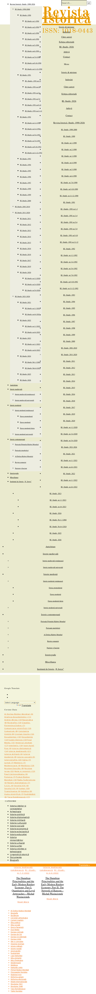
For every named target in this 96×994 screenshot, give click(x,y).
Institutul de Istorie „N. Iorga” (21, 481)
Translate (26, 705)
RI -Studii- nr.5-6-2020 (32, 290)
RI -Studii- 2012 (25, 224)
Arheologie (15, 811)
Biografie (14, 722)
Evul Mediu (15, 929)
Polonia (9, 777)
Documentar (12, 737)
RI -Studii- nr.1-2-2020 (32, 278)
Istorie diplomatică (20, 817)
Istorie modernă (15, 405)
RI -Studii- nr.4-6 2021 (32, 314)
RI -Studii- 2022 (25, 320)
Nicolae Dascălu (14, 768)
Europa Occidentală (18, 937)
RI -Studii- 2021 (25, 302)
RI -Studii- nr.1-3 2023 (32, 344)
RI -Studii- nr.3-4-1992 (32, 129)
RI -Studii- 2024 (25, 356)
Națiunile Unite (16, 967)
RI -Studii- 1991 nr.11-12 (33, 111)
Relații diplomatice (19, 783)
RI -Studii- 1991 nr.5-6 (32, 93)
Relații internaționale (19, 981)
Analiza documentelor (17, 717)
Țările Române (16, 991)
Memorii (20, 763)
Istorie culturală (18, 822)
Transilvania (12, 791)
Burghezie (15, 915)
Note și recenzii (25, 771)
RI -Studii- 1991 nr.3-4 (32, 87)
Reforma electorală (18, 979)
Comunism (11, 731)
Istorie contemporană (17, 439)
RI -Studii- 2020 (25, 272)
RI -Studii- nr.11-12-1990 (33, 69)
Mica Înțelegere (17, 960)
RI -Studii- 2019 (25, 266)
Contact (66, 56)
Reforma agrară (17, 977)
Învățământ (15, 953)
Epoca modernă (25, 422)
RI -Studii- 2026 (25, 380)
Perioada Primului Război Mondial (27, 444)
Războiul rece (16, 974)
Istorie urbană (17, 843)
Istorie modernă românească (24, 410)
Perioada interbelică (21, 450)
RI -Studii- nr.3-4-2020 (32, 284)
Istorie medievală (16, 389)
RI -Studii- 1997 (25, 183)
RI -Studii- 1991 (25, 75)
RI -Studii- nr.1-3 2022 (32, 326)
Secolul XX (11, 788)
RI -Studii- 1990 (25, 15)
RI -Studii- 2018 (25, 254)
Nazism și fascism (21, 468)
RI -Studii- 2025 (25, 374)
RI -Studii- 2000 (25, 200)
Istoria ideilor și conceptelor (18, 807)
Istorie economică (19, 828)
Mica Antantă (16, 958)
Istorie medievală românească (25, 394)
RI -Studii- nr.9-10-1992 (33, 147)
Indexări (66, 31)
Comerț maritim (17, 920)
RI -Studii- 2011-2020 (22, 212)
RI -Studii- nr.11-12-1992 (33, 153)
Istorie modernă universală (24, 434)
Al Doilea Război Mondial (24, 456)
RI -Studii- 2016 (25, 248)
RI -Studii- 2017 (25, 260)
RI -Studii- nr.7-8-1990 (32, 57)
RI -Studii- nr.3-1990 (32, 33)
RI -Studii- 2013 (25, 230)
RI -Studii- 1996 (25, 177)
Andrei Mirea (13, 720)
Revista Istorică (66, 16)
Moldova (27, 765)
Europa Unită (16, 939)
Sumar (24, 788)
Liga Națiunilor (16, 955)
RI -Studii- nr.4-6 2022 (32, 332)
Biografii (14, 860)
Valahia (26, 791)
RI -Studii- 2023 (25, 338)
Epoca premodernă (26, 416)
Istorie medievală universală (24, 400)
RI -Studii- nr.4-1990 (32, 39)
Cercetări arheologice (19, 918)
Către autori (66, 36)
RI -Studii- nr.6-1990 (32, 51)
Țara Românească (19, 797)
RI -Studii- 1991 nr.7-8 (32, 99)
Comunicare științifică (17, 728)
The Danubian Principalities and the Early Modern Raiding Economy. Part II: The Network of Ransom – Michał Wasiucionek (52, 885)
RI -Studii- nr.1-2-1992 (32, 123)
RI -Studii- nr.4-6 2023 (32, 350)
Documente (16, 857)
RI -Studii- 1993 (25, 159)
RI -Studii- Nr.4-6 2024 (32, 368)
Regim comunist (20, 462)
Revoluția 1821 (17, 984)
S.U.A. (9, 785)
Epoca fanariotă (17, 927)
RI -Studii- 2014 (25, 236)
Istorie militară (13, 754)
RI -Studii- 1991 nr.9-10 (33, 105)
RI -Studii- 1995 (25, 171)
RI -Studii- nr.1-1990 (32, 21)
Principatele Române (19, 972)
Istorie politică (17, 814)
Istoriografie (14, 473)
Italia (26, 760)
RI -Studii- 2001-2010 (22, 206)
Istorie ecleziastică (19, 831)
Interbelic (16, 745)
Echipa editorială (66, 41)
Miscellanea (14, 477)
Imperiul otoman (17, 944)
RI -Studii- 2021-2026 (22, 296)
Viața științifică (14, 794)
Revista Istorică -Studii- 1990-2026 (22, 4)
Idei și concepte (17, 941)
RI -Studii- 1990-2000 (22, 9)
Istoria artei (16, 845)
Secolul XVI (21, 785)
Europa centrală (17, 932)
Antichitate (14, 385)
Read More (23, 902)
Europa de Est (16, 934)
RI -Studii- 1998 (25, 189)
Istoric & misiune (66, 26)
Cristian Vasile (24, 734)
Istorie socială (26, 757)
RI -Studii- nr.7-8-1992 (32, 141)
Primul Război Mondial (20, 970)
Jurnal (9, 763)
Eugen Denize (18, 740)
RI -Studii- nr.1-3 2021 (32, 308)
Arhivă (67, 51)
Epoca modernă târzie (27, 428)
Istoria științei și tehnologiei (18, 850)
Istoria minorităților (16, 839)
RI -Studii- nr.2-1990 (32, 27)
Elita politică (15, 922)
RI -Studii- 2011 (25, 218)
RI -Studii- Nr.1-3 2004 (32, 362)
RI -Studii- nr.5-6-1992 (32, 135)
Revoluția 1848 (17, 986)
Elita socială (15, 925)
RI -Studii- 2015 (25, 242)
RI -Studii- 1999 (25, 195)
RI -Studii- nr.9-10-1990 (33, 63)
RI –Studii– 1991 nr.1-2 (33, 81)
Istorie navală (16, 948)
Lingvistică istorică (19, 854)
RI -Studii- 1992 (25, 117)
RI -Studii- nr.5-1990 (32, 45)
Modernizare (12, 765)
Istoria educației (18, 834)
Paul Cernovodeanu (16, 774)
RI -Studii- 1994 (25, 165)
